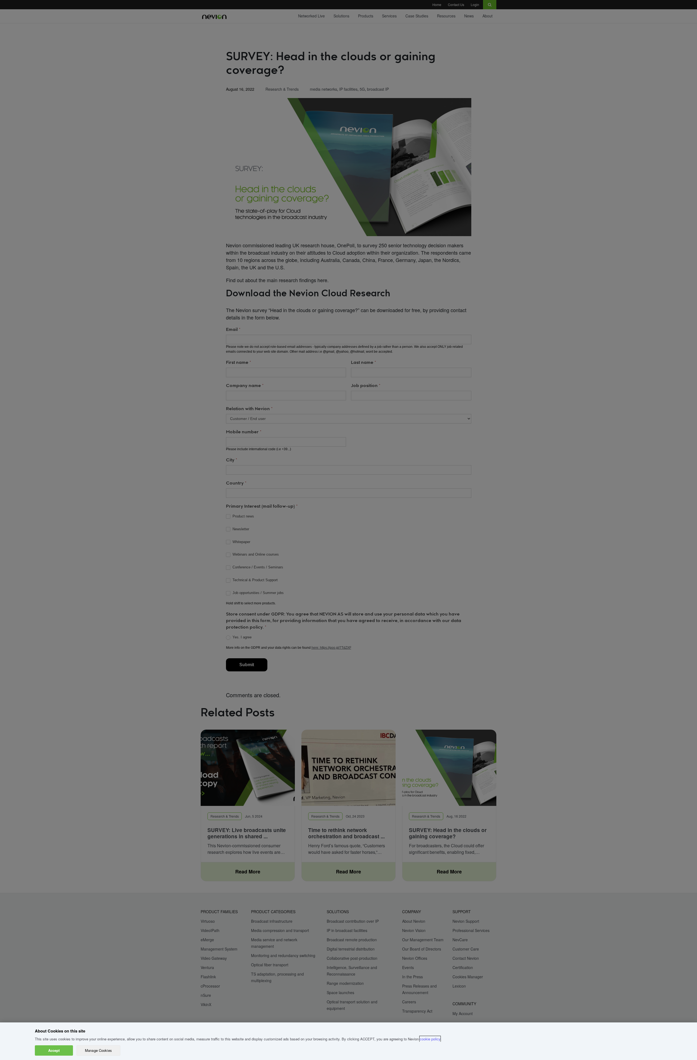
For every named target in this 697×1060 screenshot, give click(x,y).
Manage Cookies (98, 1050)
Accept (54, 1050)
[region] (348, 1041)
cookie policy (430, 1038)
